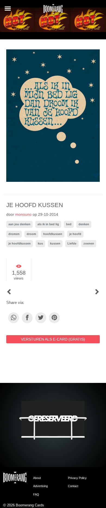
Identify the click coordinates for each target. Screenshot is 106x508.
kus (40, 243)
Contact (73, 486)
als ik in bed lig (48, 224)
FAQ (36, 494)
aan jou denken (19, 224)
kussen (55, 243)
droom (31, 234)
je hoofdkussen (19, 243)
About (37, 478)
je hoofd (75, 234)
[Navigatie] (8, 8)
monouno (23, 214)
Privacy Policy (77, 478)
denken (84, 224)
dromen (14, 234)
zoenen (88, 243)
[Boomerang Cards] (53, 10)
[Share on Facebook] (27, 317)
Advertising (40, 486)
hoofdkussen (52, 234)
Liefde (71, 243)
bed (68, 224)
